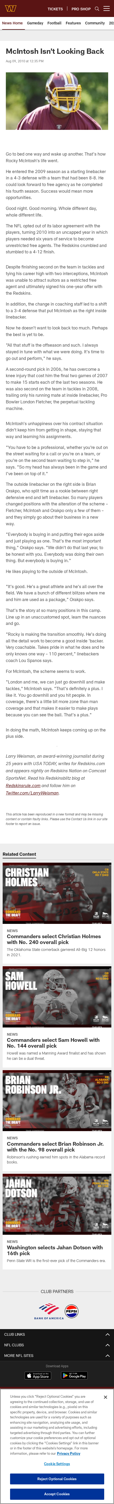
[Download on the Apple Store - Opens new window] (38, 1376)
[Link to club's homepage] (10, 6)
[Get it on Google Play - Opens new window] (74, 1378)
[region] (57, 1446)
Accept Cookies (57, 1494)
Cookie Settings (57, 1464)
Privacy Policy (68, 1453)
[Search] (97, 8)
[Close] (105, 1397)
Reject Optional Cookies (57, 1479)
